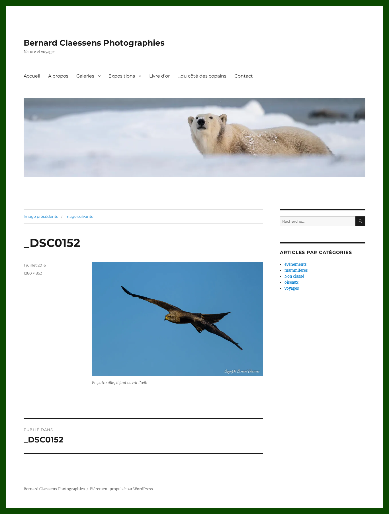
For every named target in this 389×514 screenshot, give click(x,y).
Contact (243, 76)
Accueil (32, 76)
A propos (58, 76)
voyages (291, 288)
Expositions (121, 76)
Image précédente (41, 216)
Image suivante (78, 216)
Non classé (294, 276)
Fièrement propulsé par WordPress (121, 489)
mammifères (296, 270)
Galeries (85, 76)
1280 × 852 (33, 273)
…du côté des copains (202, 76)
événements (295, 264)
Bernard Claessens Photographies (94, 43)
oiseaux (291, 282)
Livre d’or (159, 76)
